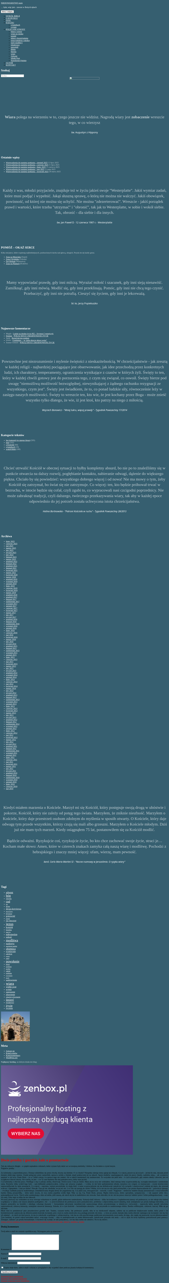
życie (9, 1005)
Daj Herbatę (10, 261)
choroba (9, 899)
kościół (9, 927)
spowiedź (14, 47)
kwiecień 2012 (11, 737)
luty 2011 (9, 769)
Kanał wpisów (11, 1053)
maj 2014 (9, 684)
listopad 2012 (11, 722)
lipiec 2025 (10, 541)
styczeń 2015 (11, 671)
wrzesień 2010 (11, 780)
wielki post (11, 987)
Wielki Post (15, 58)
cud (8, 901)
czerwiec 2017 (11, 608)
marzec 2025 (11, 548)
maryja (8, 932)
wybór (9, 989)
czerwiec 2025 (11, 544)
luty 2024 (9, 555)
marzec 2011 (11, 766)
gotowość (10, 916)
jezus (9, 924)
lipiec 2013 (10, 706)
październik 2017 (12, 602)
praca (8, 964)
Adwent (14, 56)
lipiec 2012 (10, 731)
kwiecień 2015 (11, 664)
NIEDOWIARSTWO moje (12, 3)
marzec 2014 (11, 688)
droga (8, 906)
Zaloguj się (10, 1051)
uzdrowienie (11, 980)
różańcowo (15, 45)
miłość (9, 937)
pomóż (13, 36)
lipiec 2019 (10, 586)
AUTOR (9, 63)
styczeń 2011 (11, 771)
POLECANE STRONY (15, 29)
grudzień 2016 (11, 619)
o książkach (15, 25)
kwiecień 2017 (11, 610)
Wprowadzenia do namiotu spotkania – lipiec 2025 (26, 167)
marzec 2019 (11, 593)
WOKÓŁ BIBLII (13, 16)
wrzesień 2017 (11, 604)
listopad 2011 (11, 749)
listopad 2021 (11, 568)
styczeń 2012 (11, 744)
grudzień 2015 (11, 646)
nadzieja (10, 943)
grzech (8, 919)
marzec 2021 (11, 573)
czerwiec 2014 (11, 682)
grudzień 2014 (11, 673)
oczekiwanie (11, 951)
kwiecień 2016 (11, 637)
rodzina (9, 973)
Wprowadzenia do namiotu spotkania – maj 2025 (25, 169)
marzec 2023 (11, 559)
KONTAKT (11, 65)
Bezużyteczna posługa (20, 338)
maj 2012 (9, 735)
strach (7, 978)
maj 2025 (9, 546)
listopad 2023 (11, 557)
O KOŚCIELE (12, 18)
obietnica (11, 948)
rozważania (9, 975)
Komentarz (6, 1249)
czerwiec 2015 (11, 659)
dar (7, 904)
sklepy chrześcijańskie (19, 38)
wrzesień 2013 (11, 702)
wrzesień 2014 (11, 675)
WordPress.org (11, 1058)
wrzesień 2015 (11, 653)
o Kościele (10, 445)
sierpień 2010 (11, 782)
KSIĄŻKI (10, 23)
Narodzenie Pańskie (18, 61)
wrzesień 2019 (11, 581)
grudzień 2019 (11, 579)
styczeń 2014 (11, 693)
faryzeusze (9, 914)
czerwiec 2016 (11, 633)
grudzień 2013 (11, 695)
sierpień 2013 (11, 704)
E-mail (4, 1258)
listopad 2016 (11, 622)
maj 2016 (9, 635)
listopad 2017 (11, 599)
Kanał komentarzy (13, 1055)
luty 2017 (9, 615)
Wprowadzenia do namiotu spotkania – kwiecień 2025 (27, 172)
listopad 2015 (11, 648)
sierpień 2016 (11, 628)
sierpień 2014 (11, 677)
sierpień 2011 (11, 755)
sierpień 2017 (11, 606)
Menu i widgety (7, 12)
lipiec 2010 (10, 784)
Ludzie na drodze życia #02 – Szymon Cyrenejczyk (33, 334)
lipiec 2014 (10, 680)
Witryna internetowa (9, 1263)
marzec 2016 (11, 639)
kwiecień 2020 (11, 575)
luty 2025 (9, 550)
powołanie (12, 961)
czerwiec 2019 (11, 588)
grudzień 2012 (11, 720)
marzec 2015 (11, 666)
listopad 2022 (11, 564)
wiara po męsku (17, 34)
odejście (9, 954)
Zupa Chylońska (12, 259)
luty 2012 (9, 742)
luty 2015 (9, 668)
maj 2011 (9, 762)
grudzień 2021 (11, 566)
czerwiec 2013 (11, 708)
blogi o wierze (16, 32)
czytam (13, 27)
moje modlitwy (17, 43)
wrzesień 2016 (11, 626)
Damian (9, 336)
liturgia (13, 52)
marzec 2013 (11, 713)
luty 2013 (9, 715)
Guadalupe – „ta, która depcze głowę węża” (29, 340)
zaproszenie (10, 992)
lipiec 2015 (10, 657)
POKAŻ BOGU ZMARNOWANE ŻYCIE (31, 336)
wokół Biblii (11, 449)
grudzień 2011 (11, 746)
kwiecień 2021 (11, 570)
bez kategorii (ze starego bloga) (18, 440)
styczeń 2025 (11, 553)
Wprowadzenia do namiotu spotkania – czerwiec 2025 (27, 165)
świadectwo (10, 1003)
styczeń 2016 (11, 644)
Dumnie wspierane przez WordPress (15, 1281)
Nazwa (4, 1254)
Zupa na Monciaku (13, 257)
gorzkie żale (58, 1222)
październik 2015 (12, 651)
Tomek (26, 1222)
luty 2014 (9, 691)
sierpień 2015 (11, 655)
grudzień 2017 (11, 597)
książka (9, 930)
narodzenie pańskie (11, 946)
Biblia (13, 49)
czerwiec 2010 (11, 786)
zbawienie (10, 994)
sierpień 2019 (11, 584)
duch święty (9, 911)
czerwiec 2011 (11, 760)
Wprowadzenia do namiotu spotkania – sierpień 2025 (27, 163)
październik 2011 (12, 751)
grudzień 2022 (11, 561)
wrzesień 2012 (11, 726)
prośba (8, 969)
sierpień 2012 (11, 729)
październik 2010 (12, 778)
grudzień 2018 (11, 595)
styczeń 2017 (11, 617)
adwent (9, 892)
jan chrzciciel (11, 921)
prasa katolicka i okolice (20, 40)
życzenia (9, 1008)
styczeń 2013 (11, 717)
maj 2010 (9, 789)
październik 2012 (12, 724)
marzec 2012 (11, 740)
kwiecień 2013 (11, 711)
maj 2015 (9, 662)
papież (8, 956)
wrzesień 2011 (11, 753)
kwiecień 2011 (11, 764)
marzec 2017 (11, 613)
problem (9, 967)
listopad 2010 (11, 775)
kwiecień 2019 (11, 590)
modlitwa (12, 940)
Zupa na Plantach (13, 264)
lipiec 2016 (10, 630)
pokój (7, 958)
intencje (67, 1222)
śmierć (10, 999)
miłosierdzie (11, 934)
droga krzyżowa (13, 909)
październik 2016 (12, 624)
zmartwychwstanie (13, 997)
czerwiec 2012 (11, 733)
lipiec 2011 (10, 757)
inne (7, 443)
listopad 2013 (11, 697)
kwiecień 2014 (11, 686)
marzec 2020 (11, 577)
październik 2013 (12, 700)
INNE (8, 20)
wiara (13, 54)
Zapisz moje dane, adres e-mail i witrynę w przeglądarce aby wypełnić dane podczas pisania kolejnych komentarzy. (49, 1268)
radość (8, 971)
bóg (8, 895)
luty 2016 (9, 642)
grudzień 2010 (11, 773)
